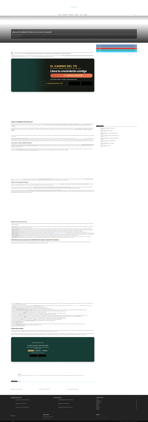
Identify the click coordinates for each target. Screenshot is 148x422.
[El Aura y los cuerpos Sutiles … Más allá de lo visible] (98, 141)
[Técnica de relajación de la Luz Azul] (98, 147)
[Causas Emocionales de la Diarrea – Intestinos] (98, 144)
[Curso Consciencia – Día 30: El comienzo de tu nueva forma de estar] (13, 400)
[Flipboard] (99, 417)
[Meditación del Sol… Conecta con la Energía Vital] (52, 386)
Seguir (135, 48)
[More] (48, 46)
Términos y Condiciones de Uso (133, 421)
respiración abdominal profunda (79, 138)
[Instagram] (19, 376)
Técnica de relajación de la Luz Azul (106, 145)
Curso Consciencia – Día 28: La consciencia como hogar (22, 407)
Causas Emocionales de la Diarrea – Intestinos (107, 143)
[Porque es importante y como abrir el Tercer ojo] (56, 404)
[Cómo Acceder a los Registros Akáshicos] (98, 131)
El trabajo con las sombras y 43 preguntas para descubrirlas (109, 138)
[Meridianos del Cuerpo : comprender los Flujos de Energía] (98, 134)
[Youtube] (107, 417)
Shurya (101, 146)
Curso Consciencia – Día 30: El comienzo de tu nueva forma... (23, 399)
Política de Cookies (122, 421)
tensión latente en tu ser (28, 56)
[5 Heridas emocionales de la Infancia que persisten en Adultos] (98, 137)
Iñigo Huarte (19, 374)
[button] (135, 15)
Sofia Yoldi (102, 141)
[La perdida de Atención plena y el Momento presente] (80, 386)
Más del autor (19, 381)
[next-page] (12, 390)
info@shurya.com (49, 418)
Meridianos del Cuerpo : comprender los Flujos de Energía (109, 133)
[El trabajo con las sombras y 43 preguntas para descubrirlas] (98, 139)
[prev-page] (11, 390)
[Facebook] (16, 369)
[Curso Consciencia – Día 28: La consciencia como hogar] (13, 408)
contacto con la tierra (75, 305)
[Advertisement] (74, 3)
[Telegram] (27, 369)
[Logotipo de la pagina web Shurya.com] (74, 10)
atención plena (81, 123)
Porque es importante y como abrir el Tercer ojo (63, 403)
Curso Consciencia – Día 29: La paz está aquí (21, 403)
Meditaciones (13, 30)
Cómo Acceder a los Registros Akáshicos (107, 130)
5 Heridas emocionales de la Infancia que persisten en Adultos (110, 135)
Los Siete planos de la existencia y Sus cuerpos (107, 128)
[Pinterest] (20, 369)
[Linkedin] (23, 369)
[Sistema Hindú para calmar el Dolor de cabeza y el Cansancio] (56, 408)
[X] (18, 369)
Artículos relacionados (14, 381)
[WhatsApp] (22, 369)
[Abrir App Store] (87, 83)
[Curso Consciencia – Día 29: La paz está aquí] (13, 404)
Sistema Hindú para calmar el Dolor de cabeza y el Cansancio (65, 407)
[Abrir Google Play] (74, 83)
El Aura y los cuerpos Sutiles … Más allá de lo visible (108, 140)
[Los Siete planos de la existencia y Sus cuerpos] (98, 129)
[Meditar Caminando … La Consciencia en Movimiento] (24, 386)
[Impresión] (25, 369)
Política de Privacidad (127, 421)
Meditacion (16, 30)
